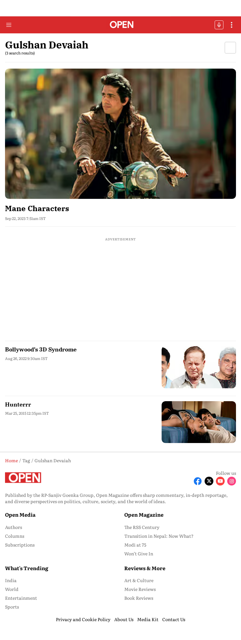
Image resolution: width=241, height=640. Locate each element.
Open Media (20, 514)
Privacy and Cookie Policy (83, 619)
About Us (123, 619)
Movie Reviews (140, 589)
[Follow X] (209, 481)
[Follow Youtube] (220, 481)
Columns (14, 536)
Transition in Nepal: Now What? (159, 536)
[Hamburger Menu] (9, 25)
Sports (12, 607)
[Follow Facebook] (197, 481)
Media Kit (147, 619)
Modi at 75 (135, 545)
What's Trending (26, 568)
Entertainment (21, 598)
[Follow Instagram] (231, 481)
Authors (13, 527)
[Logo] (120, 25)
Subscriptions (20, 545)
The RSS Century (141, 527)
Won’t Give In (138, 553)
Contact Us (173, 619)
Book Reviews (138, 598)
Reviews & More (144, 568)
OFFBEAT (219, 24)
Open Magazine (143, 514)
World (12, 589)
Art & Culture (138, 580)
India (11, 580)
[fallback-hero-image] (120, 134)
